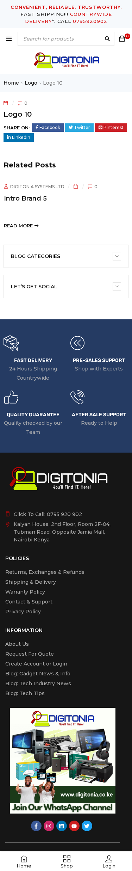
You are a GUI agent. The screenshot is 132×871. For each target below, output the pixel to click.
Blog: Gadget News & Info (37, 673)
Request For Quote (29, 654)
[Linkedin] (61, 826)
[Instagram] (49, 826)
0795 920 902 (64, 514)
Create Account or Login (36, 664)
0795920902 (90, 21)
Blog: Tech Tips (25, 693)
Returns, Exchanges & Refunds (44, 572)
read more (101, 225)
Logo (31, 83)
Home (11, 83)
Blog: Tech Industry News (38, 683)
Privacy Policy (23, 611)
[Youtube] (74, 826)
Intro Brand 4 (108, 198)
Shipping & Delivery (30, 582)
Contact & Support (28, 602)
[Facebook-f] (36, 826)
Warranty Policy (25, 592)
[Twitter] (87, 826)
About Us (17, 644)
